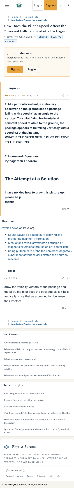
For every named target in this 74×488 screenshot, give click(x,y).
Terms (30, 476)
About (20, 476)
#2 (68, 278)
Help (50, 476)
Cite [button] (64, 208)
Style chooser (15, 470)
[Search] (67, 5)
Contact (10, 476)
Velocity (10, 41)
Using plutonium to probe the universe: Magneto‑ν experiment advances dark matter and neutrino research (40, 255)
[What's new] (60, 5)
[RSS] (58, 476)
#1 (68, 95)
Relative (56, 37)
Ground (43, 37)
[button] (63, 96)
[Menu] (7, 5)
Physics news (9, 228)
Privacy (41, 476)
